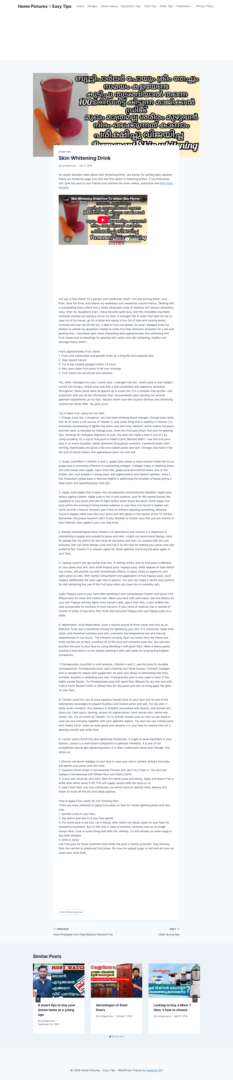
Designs (92, 6)
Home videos (109, 6)
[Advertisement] (116, 36)
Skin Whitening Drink (71, 912)
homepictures (69, 165)
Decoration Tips (131, 6)
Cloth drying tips (169, 932)
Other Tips (166, 6)
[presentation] (58, 980)
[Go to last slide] (38, 998)
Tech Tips (150, 6)
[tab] (110, 1036)
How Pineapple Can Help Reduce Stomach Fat (83, 932)
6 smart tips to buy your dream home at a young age (56, 1010)
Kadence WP (154, 1070)
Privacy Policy (204, 6)
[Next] (194, 998)
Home (80, 6)
